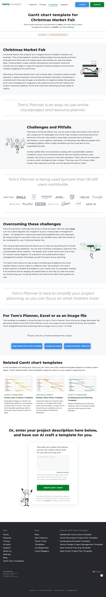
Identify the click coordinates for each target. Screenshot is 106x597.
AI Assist (7, 544)
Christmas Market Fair (58, 35)
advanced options (63, 472)
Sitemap (7, 554)
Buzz (37, 535)
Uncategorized (41, 548)
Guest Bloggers (42, 551)
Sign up (97, 5)
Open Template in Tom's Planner (26, 346)
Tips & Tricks (40, 541)
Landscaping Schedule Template (75, 541)
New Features (41, 538)
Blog (5, 558)
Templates (53, 5)
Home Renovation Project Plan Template (79, 538)
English (98, 572)
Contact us (33, 590)
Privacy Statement (45, 590)
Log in (82, 5)
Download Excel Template (77, 346)
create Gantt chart (53, 488)
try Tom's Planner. (67, 27)
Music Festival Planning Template (75, 548)
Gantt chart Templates (13, 561)
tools (72, 229)
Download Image (53, 346)
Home (6, 535)
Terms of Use (59, 590)
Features (33, 5)
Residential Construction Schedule (75, 535)
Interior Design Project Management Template (81, 544)
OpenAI (48, 500)
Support (64, 5)
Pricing (42, 5)
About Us (7, 551)
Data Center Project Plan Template (76, 551)
